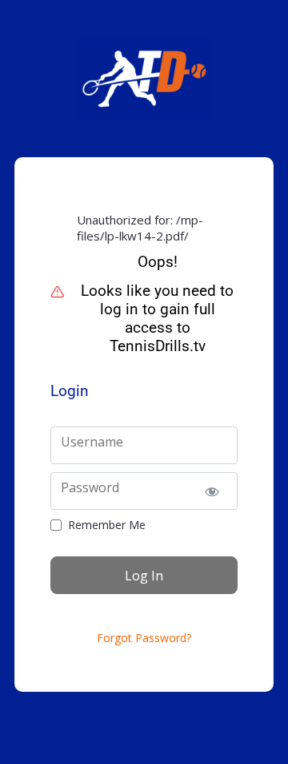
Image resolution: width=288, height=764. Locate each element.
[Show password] (212, 491)
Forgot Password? (144, 638)
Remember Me (107, 525)
